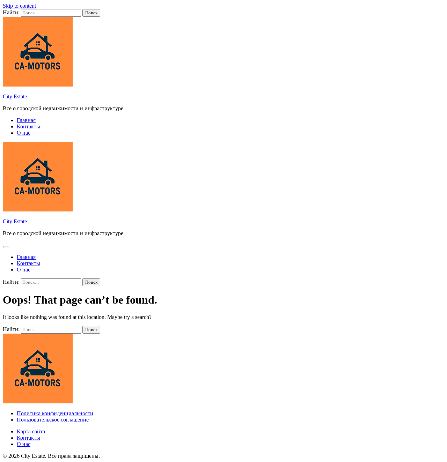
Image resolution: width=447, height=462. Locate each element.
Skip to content (19, 6)
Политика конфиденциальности (55, 413)
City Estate (15, 96)
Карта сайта (31, 431)
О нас (23, 133)
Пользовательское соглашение (53, 420)
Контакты (28, 126)
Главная (26, 120)
